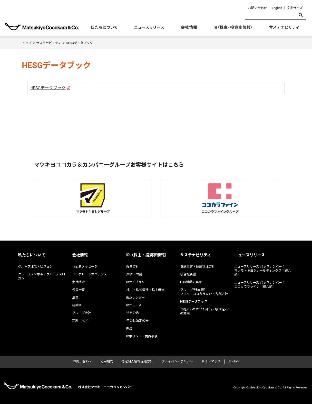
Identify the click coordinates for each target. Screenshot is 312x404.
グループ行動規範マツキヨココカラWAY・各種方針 (204, 292)
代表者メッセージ (85, 266)
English (277, 8)
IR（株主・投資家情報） (233, 27)
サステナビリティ (284, 27)
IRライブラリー (137, 282)
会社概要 (78, 282)
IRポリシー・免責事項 (141, 336)
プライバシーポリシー (177, 361)
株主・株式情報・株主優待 (145, 290)
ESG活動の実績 (191, 282)
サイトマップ (210, 361)
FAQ (129, 328)
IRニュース (133, 305)
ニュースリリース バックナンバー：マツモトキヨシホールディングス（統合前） (262, 271)
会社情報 (189, 27)
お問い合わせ (257, 8)
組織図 (77, 305)
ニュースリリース (149, 27)
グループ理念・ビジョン (35, 266)
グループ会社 (81, 313)
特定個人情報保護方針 (137, 361)
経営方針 (132, 266)
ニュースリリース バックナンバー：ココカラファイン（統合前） (259, 284)
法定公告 (132, 313)
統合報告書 (188, 274)
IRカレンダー (135, 297)
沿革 (75, 297)
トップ (26, 43)
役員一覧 (78, 290)
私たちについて (104, 27)
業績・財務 (134, 274)
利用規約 (106, 361)
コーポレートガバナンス (89, 274)
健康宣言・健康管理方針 (197, 266)
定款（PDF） (81, 321)
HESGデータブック (48, 87)
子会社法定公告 (137, 321)
